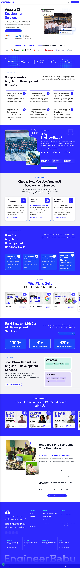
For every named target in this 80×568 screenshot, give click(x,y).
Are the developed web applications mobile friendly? (53, 489)
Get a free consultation (12, 217)
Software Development (48, 523)
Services (49, 2)
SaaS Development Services (49, 513)
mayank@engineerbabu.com (68, 523)
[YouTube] (17, 532)
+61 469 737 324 (47, 546)
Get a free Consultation (13, 384)
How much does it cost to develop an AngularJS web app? (55, 470)
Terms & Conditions (71, 566)
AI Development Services (49, 520)
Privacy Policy (63, 566)
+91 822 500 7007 (12, 547)
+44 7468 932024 (65, 547)
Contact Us (33, 526)
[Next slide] (75, 301)
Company (66, 2)
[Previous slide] (5, 301)
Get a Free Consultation (12, 31)
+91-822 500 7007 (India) (67, 515)
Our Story (32, 520)
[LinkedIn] (6, 532)
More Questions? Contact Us (56, 495)
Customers (32, 516)
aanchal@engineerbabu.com (68, 525)
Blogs (31, 523)
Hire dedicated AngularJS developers (39, 205)
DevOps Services (47, 516)
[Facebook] (13, 532)
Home (31, 513)
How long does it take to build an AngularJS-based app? (54, 476)
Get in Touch (75, 2)
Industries (41, 2)
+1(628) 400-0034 (30, 546)
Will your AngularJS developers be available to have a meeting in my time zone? (56, 482)
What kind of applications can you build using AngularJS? (55, 455)
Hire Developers (57, 2)
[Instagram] (9, 532)
